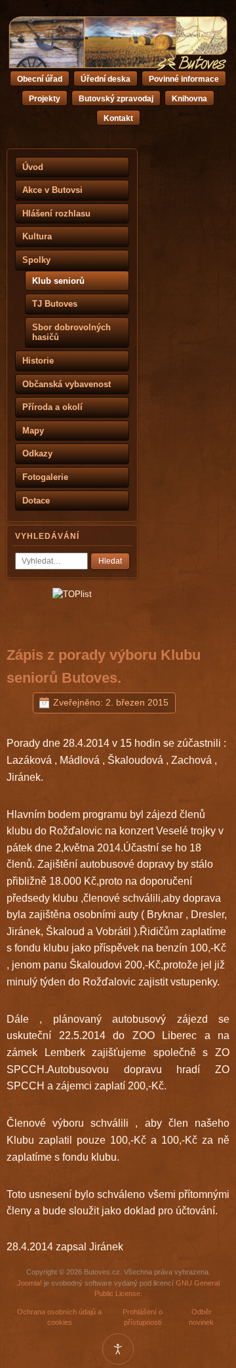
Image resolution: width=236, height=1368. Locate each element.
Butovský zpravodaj (116, 98)
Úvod (32, 167)
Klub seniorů (58, 281)
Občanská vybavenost (66, 384)
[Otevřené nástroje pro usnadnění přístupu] (118, 1349)
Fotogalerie (45, 477)
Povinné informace (184, 79)
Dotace (36, 500)
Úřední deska (105, 79)
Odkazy (37, 453)
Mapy (33, 431)
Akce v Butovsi (52, 190)
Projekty (44, 98)
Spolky (36, 260)
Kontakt (118, 118)
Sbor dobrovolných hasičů (71, 332)
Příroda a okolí (52, 407)
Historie (38, 361)
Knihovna (189, 98)
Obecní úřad (39, 79)
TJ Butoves (54, 304)
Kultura (37, 236)
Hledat (110, 561)
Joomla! (29, 1283)
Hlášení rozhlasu (56, 213)
